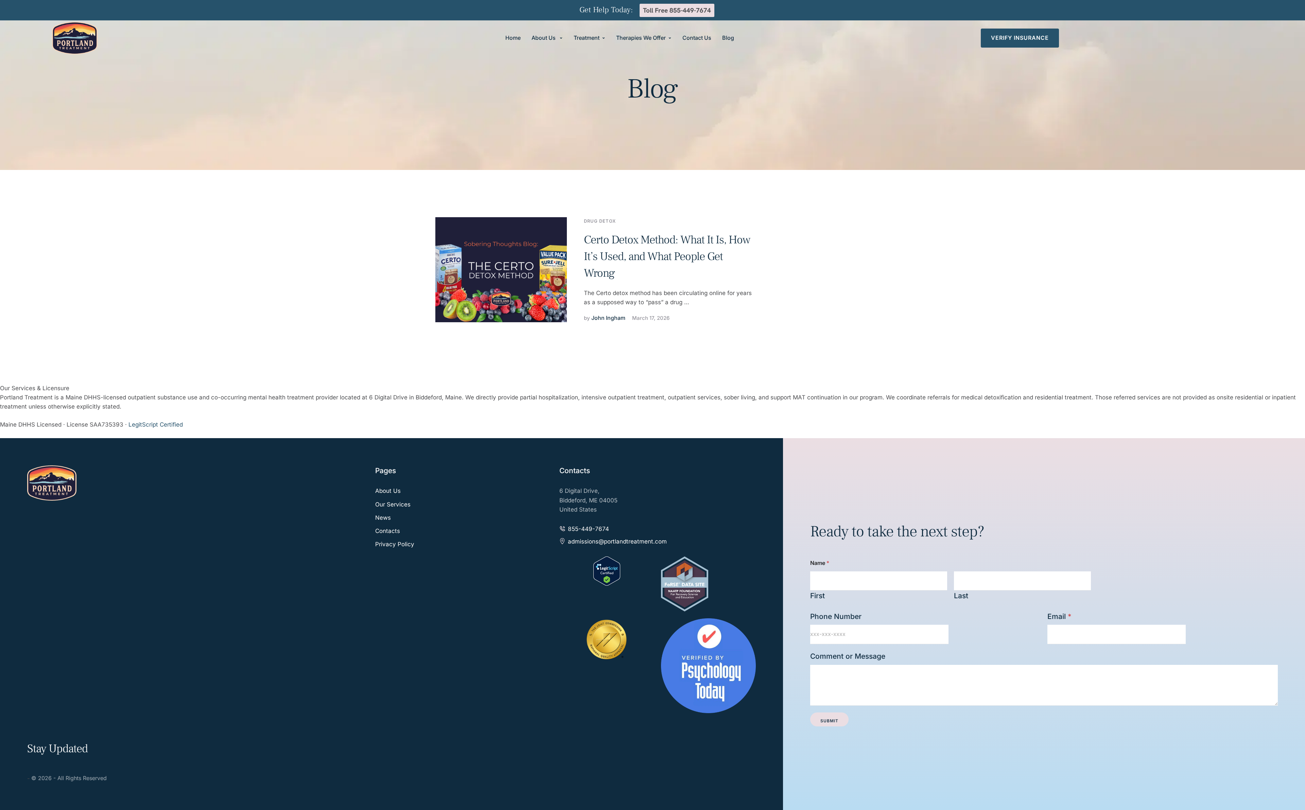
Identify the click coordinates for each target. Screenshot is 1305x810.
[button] (561, 38)
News (383, 517)
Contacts (387, 531)
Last (961, 595)
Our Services (393, 504)
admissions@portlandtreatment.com (617, 541)
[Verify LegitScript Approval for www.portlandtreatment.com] (606, 583)
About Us (388, 490)
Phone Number (836, 616)
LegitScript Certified (155, 424)
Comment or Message (847, 656)
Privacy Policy (394, 544)
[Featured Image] (501, 269)
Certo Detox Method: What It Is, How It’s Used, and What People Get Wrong (667, 256)
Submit (829, 720)
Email (1059, 616)
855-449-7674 (588, 528)
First (817, 595)
